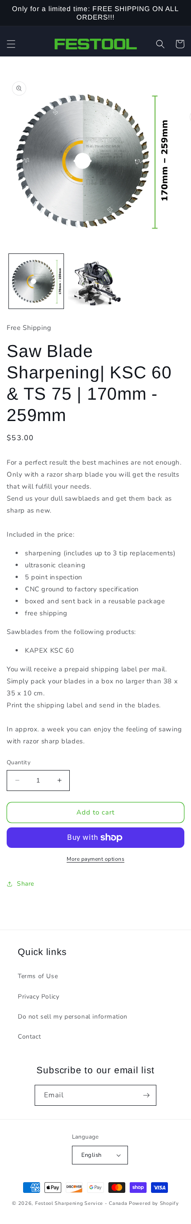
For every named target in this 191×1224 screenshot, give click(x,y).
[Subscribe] (146, 1095)
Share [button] (25, 883)
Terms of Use (38, 976)
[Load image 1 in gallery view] (36, 281)
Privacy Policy (38, 996)
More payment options (95, 859)
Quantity (19, 762)
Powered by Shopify (154, 1203)
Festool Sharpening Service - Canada (81, 1203)
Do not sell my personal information (72, 1016)
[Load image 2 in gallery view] (95, 281)
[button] (11, 44)
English (91, 1155)
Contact (29, 1036)
